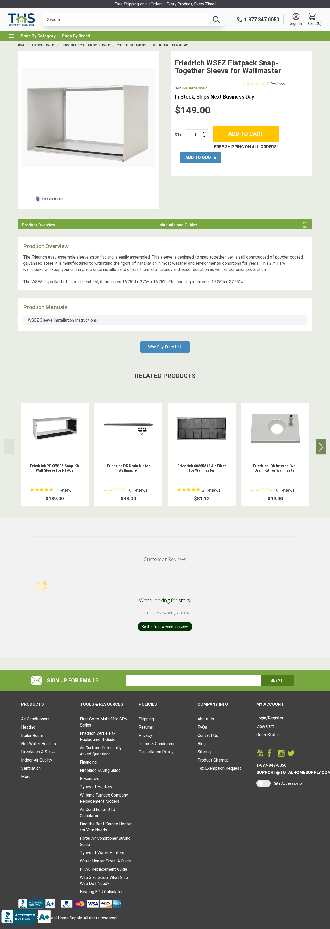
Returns (146, 727)
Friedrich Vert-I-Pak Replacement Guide (98, 736)
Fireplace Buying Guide (100, 770)
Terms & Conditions (156, 743)
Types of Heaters (96, 786)
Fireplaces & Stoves (39, 751)
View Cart (265, 726)
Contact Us (207, 735)
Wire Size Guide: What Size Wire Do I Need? (104, 880)
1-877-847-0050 (271, 765)
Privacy (145, 735)
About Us (205, 718)
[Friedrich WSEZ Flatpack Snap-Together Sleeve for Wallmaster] (88, 117)
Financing (88, 762)
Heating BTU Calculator (101, 891)
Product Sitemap (213, 760)
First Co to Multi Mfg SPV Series (103, 722)
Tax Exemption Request (219, 768)
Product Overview (38, 225)
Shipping (146, 718)
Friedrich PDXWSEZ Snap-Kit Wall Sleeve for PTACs (54, 468)
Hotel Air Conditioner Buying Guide (105, 841)
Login (261, 717)
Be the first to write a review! (165, 626)
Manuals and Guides (178, 225)
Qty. (179, 134)
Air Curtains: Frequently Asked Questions (101, 750)
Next (321, 446)
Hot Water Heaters (38, 743)
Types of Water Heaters (102, 852)
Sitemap (205, 751)
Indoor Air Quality (36, 760)
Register (275, 717)
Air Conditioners (43, 45)
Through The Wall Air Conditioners (86, 45)
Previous (9, 446)
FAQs (202, 727)
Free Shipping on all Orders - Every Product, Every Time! (165, 4)
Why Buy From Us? (165, 346)
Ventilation (31, 768)
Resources (89, 778)
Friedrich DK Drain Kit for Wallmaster (128, 468)
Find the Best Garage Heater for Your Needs (106, 827)
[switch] (263, 783)
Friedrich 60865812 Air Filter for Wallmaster (201, 468)
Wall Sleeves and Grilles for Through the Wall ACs (152, 45)
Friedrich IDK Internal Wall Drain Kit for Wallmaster (275, 468)
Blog (201, 743)
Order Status (268, 734)
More (26, 776)
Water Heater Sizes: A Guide (105, 861)
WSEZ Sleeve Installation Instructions (62, 320)
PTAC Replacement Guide (103, 869)
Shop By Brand (76, 35)
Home (22, 45)
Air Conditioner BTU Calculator (97, 812)
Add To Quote (200, 157)
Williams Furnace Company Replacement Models (104, 798)
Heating (28, 727)
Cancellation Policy (156, 751)
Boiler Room (32, 735)
